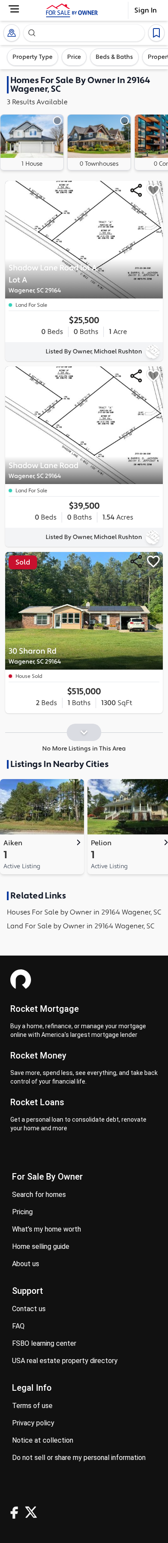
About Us (25, 1264)
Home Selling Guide (40, 1246)
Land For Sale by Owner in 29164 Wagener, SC (80, 926)
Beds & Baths (114, 57)
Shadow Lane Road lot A (53, 279)
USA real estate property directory (65, 1361)
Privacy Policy (33, 1423)
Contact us (29, 1309)
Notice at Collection (42, 1440)
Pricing (22, 1212)
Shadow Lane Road (43, 470)
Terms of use (32, 1406)
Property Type (32, 57)
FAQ (18, 1326)
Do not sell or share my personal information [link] (79, 1457)
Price (74, 57)
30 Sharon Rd (35, 656)
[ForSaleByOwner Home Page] (72, 10)
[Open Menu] (14, 9)
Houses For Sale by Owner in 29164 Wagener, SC (84, 912)
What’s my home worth (46, 1229)
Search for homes (39, 1194)
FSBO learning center (44, 1343)
